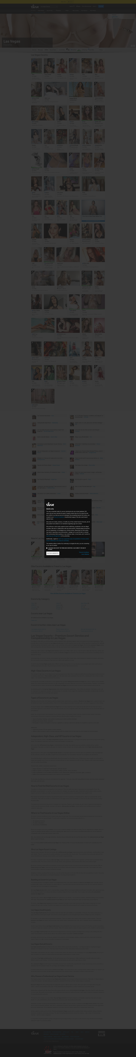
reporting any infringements (53, 536)
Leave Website (85, 554)
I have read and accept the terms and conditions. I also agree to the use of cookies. (67, 548)
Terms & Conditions (59, 517)
